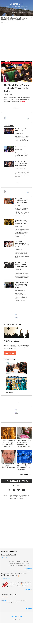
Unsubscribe (18, 496)
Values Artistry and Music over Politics (21, 222)
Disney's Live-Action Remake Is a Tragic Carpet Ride (21, 200)
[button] (31, 18)
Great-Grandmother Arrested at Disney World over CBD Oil (21, 264)
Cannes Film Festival (12, 376)
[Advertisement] (16, 42)
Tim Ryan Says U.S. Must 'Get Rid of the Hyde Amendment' (21, 163)
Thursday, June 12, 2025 (9, 594)
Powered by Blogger (16, 616)
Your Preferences (11, 496)
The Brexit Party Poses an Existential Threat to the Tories (17, 88)
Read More (22, 101)
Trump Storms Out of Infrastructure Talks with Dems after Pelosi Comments (21, 285)
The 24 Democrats (20, 147)
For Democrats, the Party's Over (21, 129)
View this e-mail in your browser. (17, 498)
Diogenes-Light (16, 4)
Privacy (23, 496)
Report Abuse (16, 619)
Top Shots (9, 392)
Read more (28, 569)
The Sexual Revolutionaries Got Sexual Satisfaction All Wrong (22, 243)
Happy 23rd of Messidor (9, 555)
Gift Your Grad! (12, 341)
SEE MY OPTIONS (9, 353)
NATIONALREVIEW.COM (8, 63)
